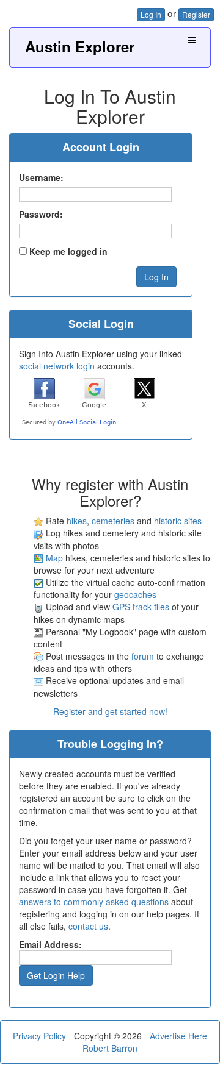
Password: (41, 214)
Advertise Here (178, 1036)
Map (54, 558)
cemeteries (113, 521)
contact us (88, 926)
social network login (57, 366)
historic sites (178, 521)
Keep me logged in (68, 251)
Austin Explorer (79, 46)
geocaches (135, 594)
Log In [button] (151, 14)
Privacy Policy (39, 1036)
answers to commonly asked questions (94, 902)
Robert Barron (110, 1048)
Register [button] (196, 14)
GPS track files (140, 606)
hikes (77, 521)
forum (142, 656)
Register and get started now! (110, 711)
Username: (41, 177)
